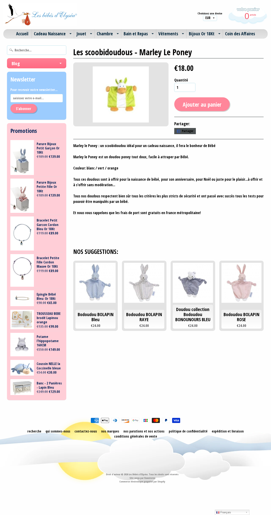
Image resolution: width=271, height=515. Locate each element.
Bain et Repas (136, 34)
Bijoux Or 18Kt (201, 34)
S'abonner (23, 108)
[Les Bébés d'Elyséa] (40, 14)
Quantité (181, 80)
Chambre (105, 34)
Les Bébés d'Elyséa (138, 474)
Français (225, 512)
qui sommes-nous (58, 431)
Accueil (22, 34)
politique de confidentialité (188, 431)
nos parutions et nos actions (144, 431)
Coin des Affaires (240, 34)
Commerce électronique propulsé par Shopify (142, 481)
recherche (34, 431)
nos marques (110, 431)
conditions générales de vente (135, 436)
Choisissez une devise (210, 13)
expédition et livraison (228, 431)
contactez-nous (86, 431)
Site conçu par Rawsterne (142, 477)
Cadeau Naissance (50, 34)
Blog (16, 63)
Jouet (81, 34)
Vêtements (168, 34)
